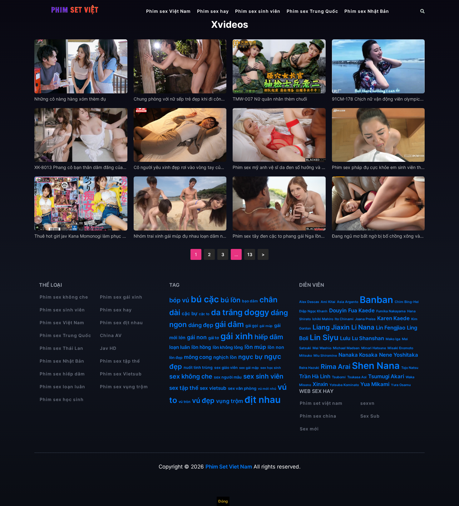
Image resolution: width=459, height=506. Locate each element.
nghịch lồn (225, 357)
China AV (111, 335)
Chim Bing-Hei (407, 302)
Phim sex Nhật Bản (366, 11)
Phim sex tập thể (120, 361)
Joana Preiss (365, 319)
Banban (376, 299)
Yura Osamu (401, 385)
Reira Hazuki (309, 368)
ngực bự (250, 356)
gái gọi (251, 325)
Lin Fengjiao (390, 328)
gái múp (266, 326)
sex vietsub (213, 388)
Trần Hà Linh (314, 376)
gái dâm (229, 324)
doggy (256, 312)
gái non (197, 337)
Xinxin (320, 384)
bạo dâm (250, 301)
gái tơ (213, 337)
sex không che (190, 376)
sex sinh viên (263, 376)
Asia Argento (347, 302)
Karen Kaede (393, 318)
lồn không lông (228, 347)
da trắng (227, 312)
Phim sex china (318, 416)
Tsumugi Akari (386, 376)
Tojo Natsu (409, 368)
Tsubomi (339, 377)
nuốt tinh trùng (198, 367)
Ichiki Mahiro (322, 319)
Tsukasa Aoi (357, 377)
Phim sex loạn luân (62, 386)
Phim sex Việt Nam (168, 11)
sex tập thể (183, 387)
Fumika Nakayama (391, 311)
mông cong (198, 357)
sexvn (367, 403)
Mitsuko (305, 356)
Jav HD (108, 348)
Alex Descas (309, 302)
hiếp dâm (268, 337)
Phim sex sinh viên (257, 11)
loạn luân (179, 347)
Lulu (345, 338)
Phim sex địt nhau (121, 322)
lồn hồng (201, 347)
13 (249, 254)
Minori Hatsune (373, 348)
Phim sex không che (64, 297)
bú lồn (230, 300)
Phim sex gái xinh (121, 297)
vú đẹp (203, 400)
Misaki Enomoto (400, 348)
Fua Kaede (361, 310)
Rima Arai (335, 366)
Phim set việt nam (321, 403)
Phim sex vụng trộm (124, 386)
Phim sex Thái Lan (61, 348)
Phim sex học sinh (62, 399)
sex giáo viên (226, 367)
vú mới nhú (267, 389)
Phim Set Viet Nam (228, 467)
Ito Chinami (344, 319)
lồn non (276, 347)
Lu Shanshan (368, 338)
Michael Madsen (346, 348)
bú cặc (205, 299)
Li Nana (362, 327)
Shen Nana (376, 365)
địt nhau (262, 399)
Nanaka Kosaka (358, 355)
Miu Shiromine (325, 356)
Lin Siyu (324, 337)
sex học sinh (270, 368)
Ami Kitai (328, 302)
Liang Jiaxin (331, 327)
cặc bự (189, 313)
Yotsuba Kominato (344, 385)
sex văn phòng (242, 388)
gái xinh (236, 336)
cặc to (204, 314)
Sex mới (309, 428)
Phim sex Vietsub (121, 373)
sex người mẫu (228, 377)
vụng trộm (229, 401)
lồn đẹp (175, 357)
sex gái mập (249, 368)
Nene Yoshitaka (398, 355)
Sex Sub (370, 416)
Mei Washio (322, 348)
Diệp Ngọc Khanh (313, 311)
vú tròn (184, 401)
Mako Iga (393, 339)
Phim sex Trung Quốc (312, 11)
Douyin (338, 310)
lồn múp (255, 347)
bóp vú (179, 300)
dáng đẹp (200, 325)
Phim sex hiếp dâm (62, 373)
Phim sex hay (213, 11)
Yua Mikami (374, 384)
